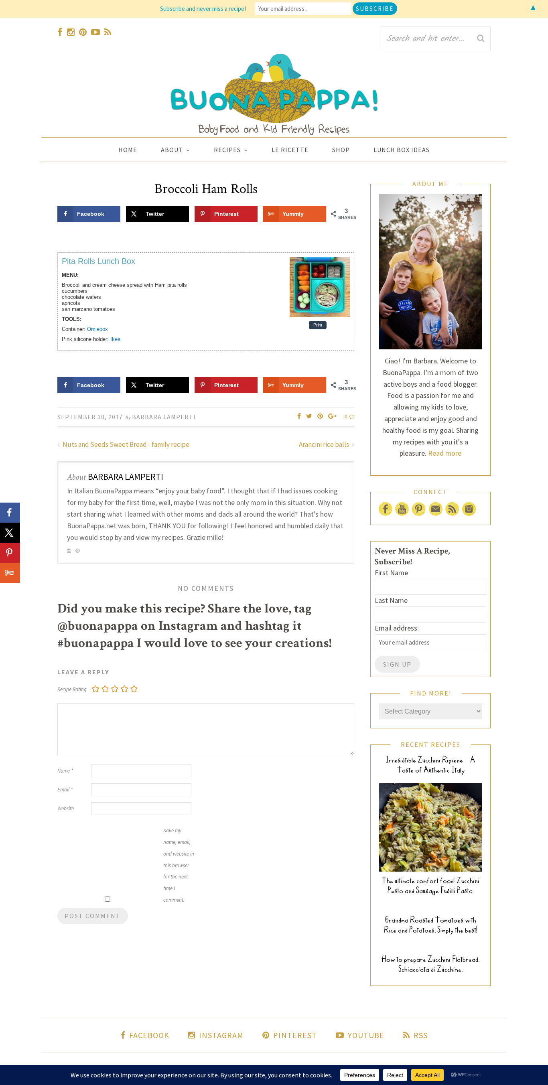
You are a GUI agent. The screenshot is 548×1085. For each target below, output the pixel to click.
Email (65, 789)
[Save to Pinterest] (10, 553)
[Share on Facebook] (10, 513)
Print (317, 325)
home (127, 150)
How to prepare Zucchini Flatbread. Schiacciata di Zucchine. (430, 964)
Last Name (391, 600)
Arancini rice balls (324, 444)
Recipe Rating (72, 689)
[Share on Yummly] (10, 573)
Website (65, 808)
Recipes (227, 150)
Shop (341, 150)
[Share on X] (10, 533)
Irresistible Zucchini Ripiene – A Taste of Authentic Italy (430, 765)
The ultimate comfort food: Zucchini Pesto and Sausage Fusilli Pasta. (430, 886)
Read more (444, 453)
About (172, 150)
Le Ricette (290, 150)
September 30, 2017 (90, 417)
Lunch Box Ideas (401, 150)
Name (65, 770)
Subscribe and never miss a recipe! (203, 8)
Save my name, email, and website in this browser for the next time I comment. (178, 865)
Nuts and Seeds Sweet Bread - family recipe (125, 444)
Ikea (115, 339)
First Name (391, 572)
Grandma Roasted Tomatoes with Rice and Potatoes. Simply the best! (430, 925)
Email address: (397, 628)
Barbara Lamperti (164, 417)
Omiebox (97, 329)
